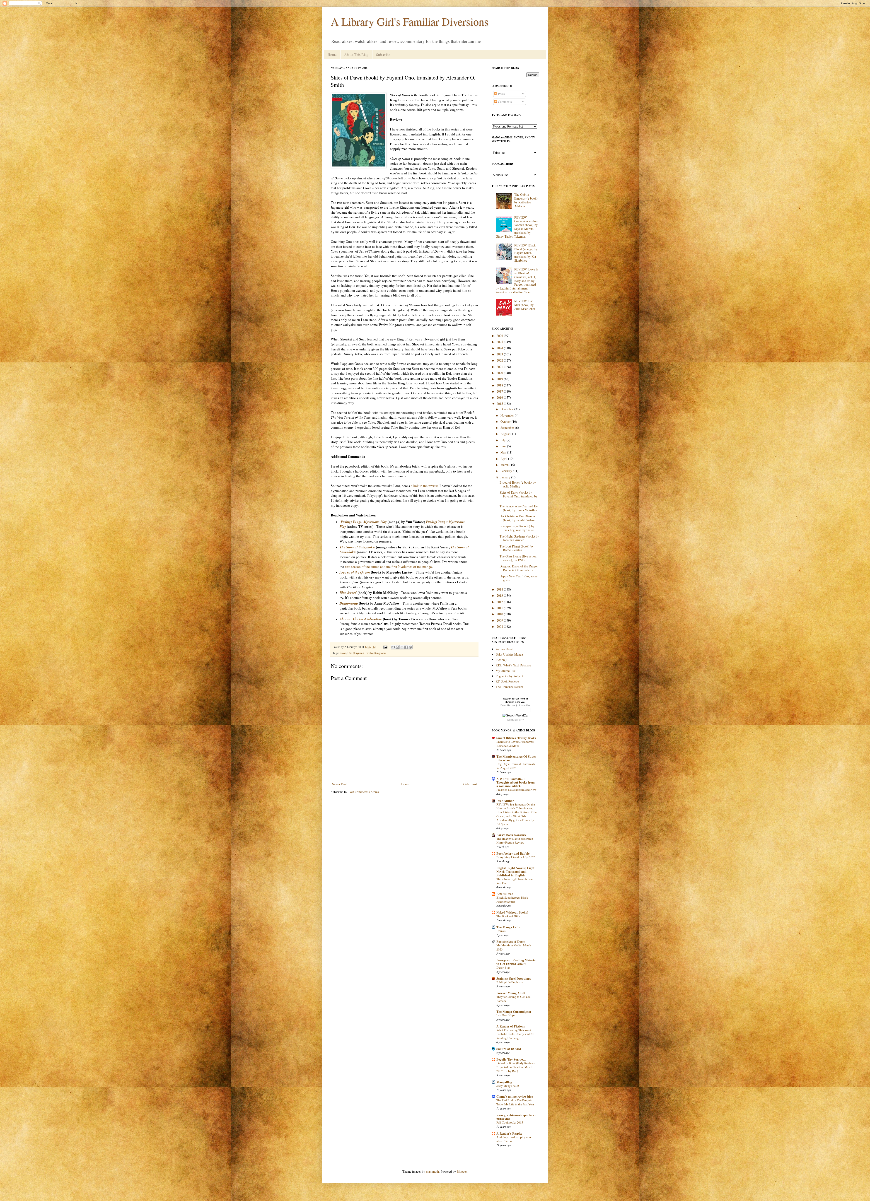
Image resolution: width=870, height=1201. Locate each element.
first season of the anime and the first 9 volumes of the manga (388, 566)
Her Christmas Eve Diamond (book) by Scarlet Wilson (518, 518)
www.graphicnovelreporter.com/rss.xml (516, 1117)
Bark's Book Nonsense (511, 834)
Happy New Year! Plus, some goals (518, 578)
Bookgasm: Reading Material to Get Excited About (516, 962)
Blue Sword (348, 592)
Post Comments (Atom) (363, 792)
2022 (500, 360)
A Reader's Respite (509, 1133)
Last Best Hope (505, 1015)
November (507, 415)
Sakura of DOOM (508, 1048)
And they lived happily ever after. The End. (513, 1139)
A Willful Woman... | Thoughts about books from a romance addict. (515, 782)
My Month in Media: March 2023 (513, 947)
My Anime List (505, 670)
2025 (500, 342)
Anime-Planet (504, 649)
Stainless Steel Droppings (513, 978)
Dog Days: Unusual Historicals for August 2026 (515, 766)
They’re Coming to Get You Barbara (513, 999)
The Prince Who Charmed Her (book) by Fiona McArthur (519, 508)
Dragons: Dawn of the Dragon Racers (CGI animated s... (519, 568)
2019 (500, 379)
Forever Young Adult (510, 993)
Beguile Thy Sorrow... (511, 1059)
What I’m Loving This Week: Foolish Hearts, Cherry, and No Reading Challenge (515, 1034)
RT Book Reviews (507, 681)
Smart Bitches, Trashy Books (516, 738)
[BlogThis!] (397, 647)
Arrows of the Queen (355, 572)
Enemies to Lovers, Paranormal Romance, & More (515, 744)
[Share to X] (401, 647)
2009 (500, 620)
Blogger (462, 1171)
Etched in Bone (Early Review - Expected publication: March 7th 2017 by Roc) (515, 1067)
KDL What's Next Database (513, 665)
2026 (500, 335)
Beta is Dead (504, 893)
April (504, 458)
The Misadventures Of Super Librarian (516, 758)
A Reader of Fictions (510, 1026)
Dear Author (505, 800)
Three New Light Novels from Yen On (514, 881)
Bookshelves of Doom (510, 941)
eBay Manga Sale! (507, 1086)
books (343, 653)
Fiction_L (502, 660)
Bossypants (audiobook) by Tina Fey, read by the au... (518, 528)
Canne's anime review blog (514, 1096)
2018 (500, 385)
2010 (500, 614)
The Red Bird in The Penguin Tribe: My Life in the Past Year (515, 1102)
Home (332, 54)
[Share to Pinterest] (410, 647)
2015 (500, 403)
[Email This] (393, 647)
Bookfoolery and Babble (512, 853)
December (507, 409)
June (503, 446)
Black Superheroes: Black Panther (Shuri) (512, 899)
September (507, 427)
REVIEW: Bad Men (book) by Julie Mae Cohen (525, 305)
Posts (501, 94)
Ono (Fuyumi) (356, 653)
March (505, 465)
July (503, 440)
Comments (504, 101)
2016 (500, 397)
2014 (500, 589)
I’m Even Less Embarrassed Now (516, 790)
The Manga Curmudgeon (513, 1011)
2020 (500, 373)
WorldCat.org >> (515, 720)
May (503, 452)
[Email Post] (385, 647)
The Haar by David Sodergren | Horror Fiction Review (515, 840)
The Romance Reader (509, 687)
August (505, 434)
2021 (500, 366)
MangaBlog (504, 1082)
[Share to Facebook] (406, 647)
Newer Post (339, 784)
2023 (500, 354)
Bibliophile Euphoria (509, 982)
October (506, 421)
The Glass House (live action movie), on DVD (518, 558)
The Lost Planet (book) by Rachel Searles (517, 548)
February (506, 471)
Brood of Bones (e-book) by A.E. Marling (518, 484)
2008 (500, 626)
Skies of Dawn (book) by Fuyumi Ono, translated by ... (518, 496)
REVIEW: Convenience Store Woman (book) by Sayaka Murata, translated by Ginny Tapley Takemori (517, 227)
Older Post (470, 784)
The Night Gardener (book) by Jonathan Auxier (519, 538)
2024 (500, 348)
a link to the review (424, 485)
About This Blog (356, 54)
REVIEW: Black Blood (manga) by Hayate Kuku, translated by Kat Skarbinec (526, 253)
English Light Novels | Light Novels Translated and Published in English (515, 872)
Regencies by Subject (509, 676)
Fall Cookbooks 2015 (509, 1122)
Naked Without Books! (512, 912)
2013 (500, 595)
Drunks (500, 931)
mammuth (432, 1171)
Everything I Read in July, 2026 (515, 857)
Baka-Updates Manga (509, 654)
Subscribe (383, 54)
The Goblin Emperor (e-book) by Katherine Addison (526, 200)
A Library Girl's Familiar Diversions (409, 21)
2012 (500, 602)
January (505, 477)
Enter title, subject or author (515, 705)
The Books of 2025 (508, 916)
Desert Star (503, 967)
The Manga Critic (508, 927)
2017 (500, 391)
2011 (500, 608)
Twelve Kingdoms (375, 653)
